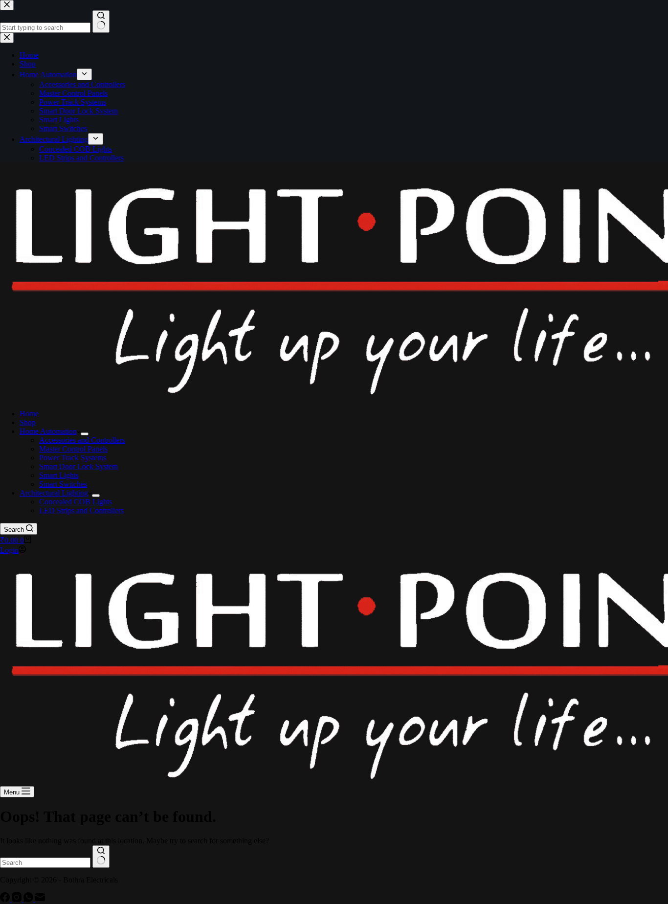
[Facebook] (6, 899)
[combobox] (45, 863)
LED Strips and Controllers (81, 510)
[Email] (40, 899)
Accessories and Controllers (82, 440)
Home (29, 413)
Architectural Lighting (54, 493)
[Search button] (101, 856)
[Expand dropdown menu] (85, 433)
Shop (28, 422)
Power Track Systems (72, 457)
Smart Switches (63, 484)
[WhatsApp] (29, 899)
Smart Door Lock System (78, 466)
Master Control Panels (73, 449)
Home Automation (48, 431)
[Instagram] (17, 899)
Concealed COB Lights (75, 501)
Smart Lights (59, 475)
